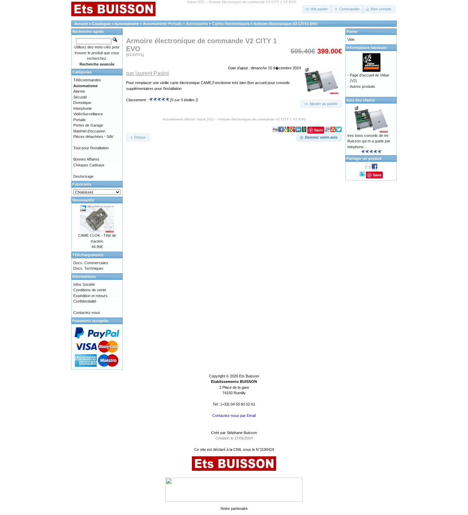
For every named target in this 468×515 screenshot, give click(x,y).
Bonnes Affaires (86, 159)
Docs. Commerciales (90, 263)
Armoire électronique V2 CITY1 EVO (286, 24)
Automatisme (126, 24)
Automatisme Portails (162, 24)
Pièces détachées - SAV (93, 136)
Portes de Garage (88, 125)
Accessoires (197, 24)
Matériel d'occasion (89, 131)
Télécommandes (87, 80)
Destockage (83, 176)
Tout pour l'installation (91, 148)
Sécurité (80, 97)
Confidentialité (84, 301)
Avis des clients (360, 100)
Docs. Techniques (88, 268)
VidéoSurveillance (88, 114)
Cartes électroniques (230, 24)
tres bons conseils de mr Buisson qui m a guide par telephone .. (368, 141)
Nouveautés (83, 200)
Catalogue (101, 24)
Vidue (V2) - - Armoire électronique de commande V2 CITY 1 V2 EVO (251, 119)
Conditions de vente (89, 290)
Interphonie (82, 108)
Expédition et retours (90, 296)
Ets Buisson (249, 376)
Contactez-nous (86, 313)
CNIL (237, 449)
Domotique (82, 103)
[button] (317, 9)
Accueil (81, 24)
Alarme (79, 91)
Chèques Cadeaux (88, 165)
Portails (79, 120)
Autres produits (362, 86)
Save (377, 174)
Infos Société (84, 284)
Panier (352, 32)
